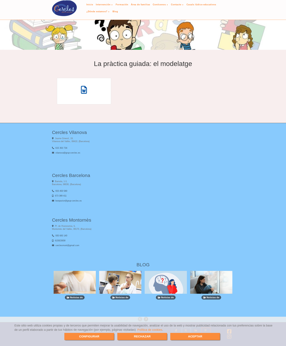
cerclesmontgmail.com (67, 245)
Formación (122, 4)
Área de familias (140, 4)
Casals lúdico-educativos (201, 4)
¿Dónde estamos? (97, 11)
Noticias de (76, 297)
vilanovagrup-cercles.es (67, 152)
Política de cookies (149, 329)
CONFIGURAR (89, 336)
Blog (115, 11)
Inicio (89, 4)
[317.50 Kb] (84, 91)
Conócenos (160, 4)
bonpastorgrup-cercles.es (68, 200)
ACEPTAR (195, 336)
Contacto (176, 4)
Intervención (103, 4)
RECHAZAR (142, 336)
